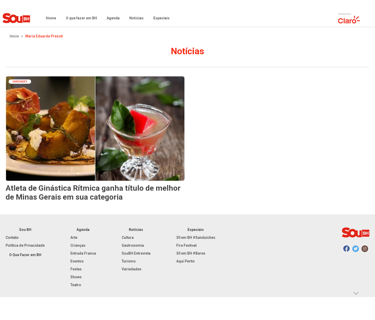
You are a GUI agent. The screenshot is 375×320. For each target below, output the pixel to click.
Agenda (83, 230)
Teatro (75, 285)
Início (14, 36)
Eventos (77, 261)
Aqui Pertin (185, 261)
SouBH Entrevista (136, 253)
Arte (73, 237)
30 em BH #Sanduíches (195, 237)
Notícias (136, 230)
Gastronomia (133, 245)
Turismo (129, 261)
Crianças (77, 245)
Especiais (196, 230)
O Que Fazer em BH (25, 255)
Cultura (128, 237)
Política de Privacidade (25, 245)
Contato (12, 237)
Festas (76, 269)
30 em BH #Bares (190, 253)
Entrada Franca (83, 253)
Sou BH (25, 230)
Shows (76, 277)
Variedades (131, 269)
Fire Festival (186, 245)
